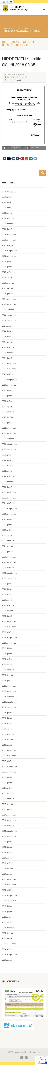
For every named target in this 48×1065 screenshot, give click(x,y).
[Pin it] (22, 158)
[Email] (35, 158)
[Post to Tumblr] (18, 158)
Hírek (19, 80)
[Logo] (16, 9)
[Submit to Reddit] (26, 158)
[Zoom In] (28, 147)
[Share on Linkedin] (31, 158)
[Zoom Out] (23, 147)
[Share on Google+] (13, 158)
